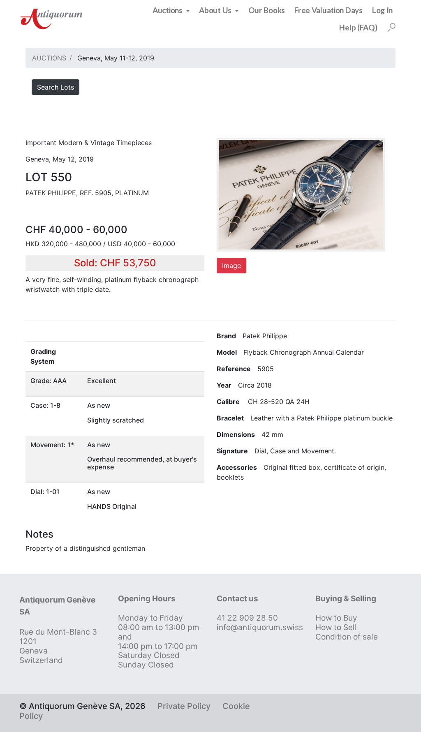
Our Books (266, 10)
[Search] (391, 27)
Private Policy (183, 706)
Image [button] (231, 265)
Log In (382, 10)
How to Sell (336, 627)
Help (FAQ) (358, 27)
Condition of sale (346, 637)
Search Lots (55, 87)
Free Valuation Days (328, 10)
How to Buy (336, 618)
